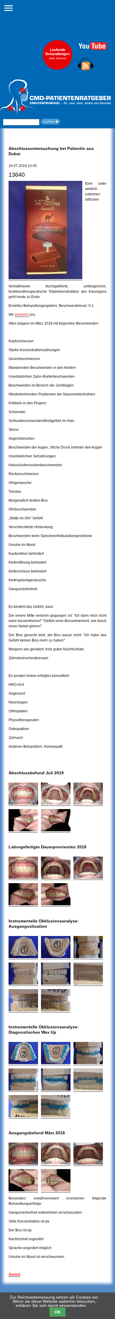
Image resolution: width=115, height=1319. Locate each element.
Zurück (14, 1274)
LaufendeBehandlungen (57, 54)
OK (58, 1312)
